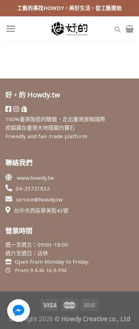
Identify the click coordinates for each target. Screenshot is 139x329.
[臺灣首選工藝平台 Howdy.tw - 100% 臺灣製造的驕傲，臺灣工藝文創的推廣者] (69, 29)
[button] (18, 310)
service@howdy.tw (39, 199)
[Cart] (129, 29)
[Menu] (10, 28)
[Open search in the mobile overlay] (117, 28)
